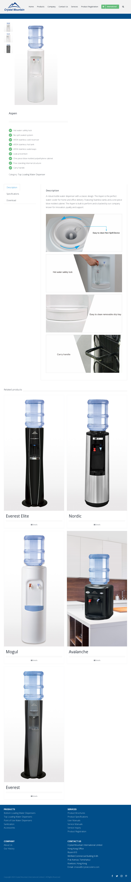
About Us (8, 845)
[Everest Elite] (34, 453)
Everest (13, 787)
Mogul (12, 651)
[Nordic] (97, 453)
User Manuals (74, 820)
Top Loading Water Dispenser (31, 174)
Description (12, 187)
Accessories (9, 827)
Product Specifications (78, 816)
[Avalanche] (97, 588)
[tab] (12, 187)
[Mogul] (34, 588)
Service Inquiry (74, 827)
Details (35, 525)
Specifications (13, 193)
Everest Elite (17, 516)
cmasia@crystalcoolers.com (86, 867)
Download (11, 200)
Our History (9, 848)
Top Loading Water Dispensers (18, 816)
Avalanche (78, 651)
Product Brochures (76, 813)
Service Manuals (75, 824)
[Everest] (34, 724)
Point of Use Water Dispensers (18, 820)
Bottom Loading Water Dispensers (19, 813)
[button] (123, 6)
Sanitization (9, 824)
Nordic (75, 516)
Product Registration (77, 831)
